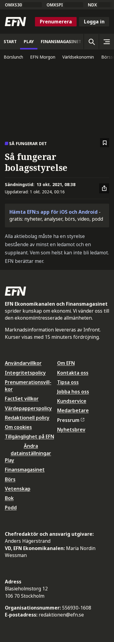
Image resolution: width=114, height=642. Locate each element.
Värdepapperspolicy (28, 408)
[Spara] (104, 143)
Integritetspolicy (25, 372)
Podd (11, 507)
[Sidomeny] (106, 41)
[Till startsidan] (15, 21)
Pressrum (68, 420)
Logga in (94, 21)
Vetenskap (17, 488)
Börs (10, 479)
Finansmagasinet (25, 469)
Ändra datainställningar (31, 449)
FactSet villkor (22, 398)
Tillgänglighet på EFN (29, 436)
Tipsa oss (68, 382)
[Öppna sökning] (91, 41)
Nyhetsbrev (71, 429)
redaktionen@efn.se (61, 614)
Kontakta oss (72, 372)
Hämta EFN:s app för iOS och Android (53, 212)
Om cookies (18, 427)
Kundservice (71, 401)
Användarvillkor (23, 363)
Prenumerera (56, 21)
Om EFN (66, 363)
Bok (9, 498)
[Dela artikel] (104, 188)
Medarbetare (73, 410)
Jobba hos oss (73, 391)
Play (9, 460)
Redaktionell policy (27, 417)
